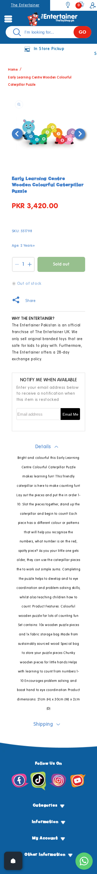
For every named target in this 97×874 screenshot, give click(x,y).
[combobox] (48, 32)
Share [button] (30, 301)
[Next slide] (79, 133)
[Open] (13, 861)
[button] (8, 19)
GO (82, 32)
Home (13, 70)
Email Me (70, 414)
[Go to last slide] (17, 133)
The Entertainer (25, 5)
